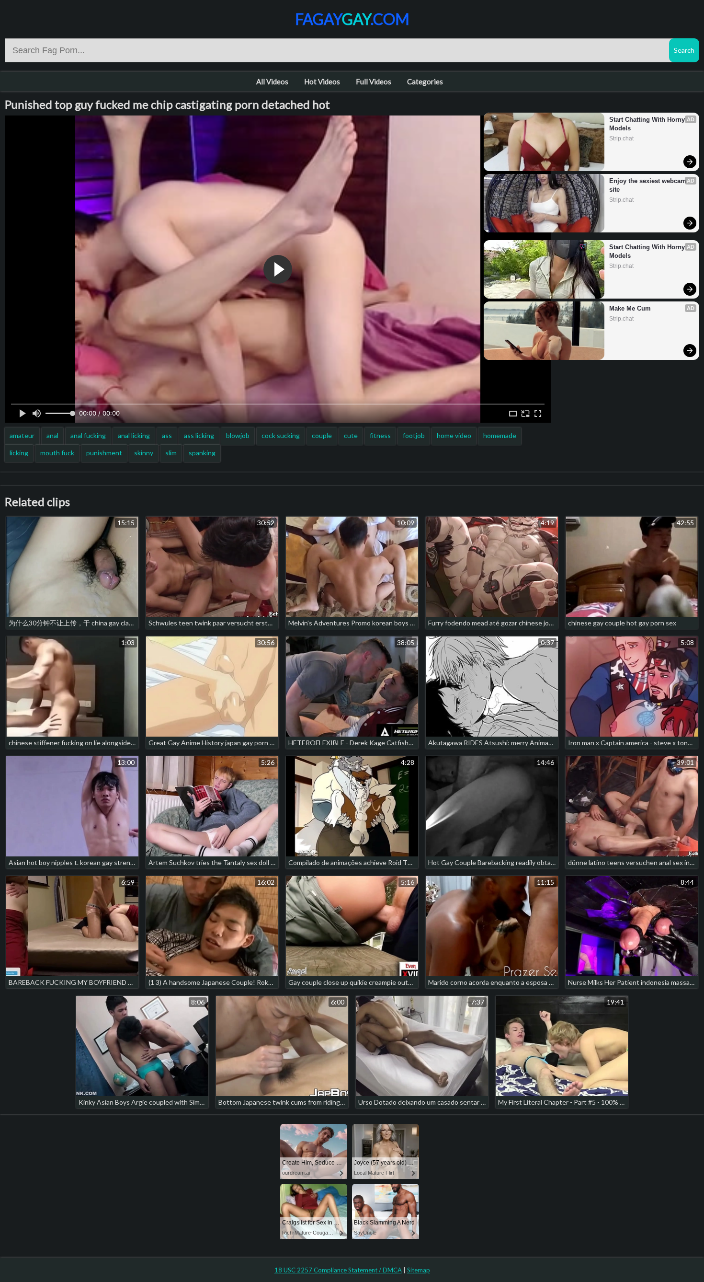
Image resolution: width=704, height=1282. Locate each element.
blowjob (238, 435)
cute (351, 435)
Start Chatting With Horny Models (648, 124)
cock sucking (280, 435)
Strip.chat (621, 138)
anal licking (134, 435)
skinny (143, 453)
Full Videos (373, 81)
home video (454, 435)
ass (167, 435)
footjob (414, 435)
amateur (22, 435)
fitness (380, 435)
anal (52, 435)
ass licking (199, 435)
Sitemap (418, 1270)
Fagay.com (352, 19)
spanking (202, 453)
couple (322, 435)
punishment (104, 453)
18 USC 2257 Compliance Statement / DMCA (338, 1270)
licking (19, 453)
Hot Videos (322, 81)
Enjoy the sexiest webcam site (648, 185)
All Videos (272, 81)
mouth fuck (57, 453)
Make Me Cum (630, 308)
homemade (499, 435)
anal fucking (88, 435)
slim (171, 453)
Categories (425, 81)
